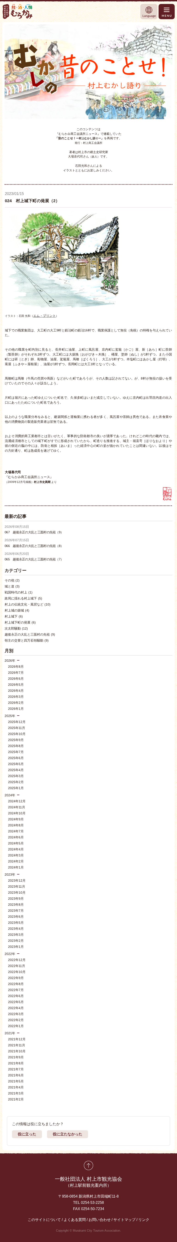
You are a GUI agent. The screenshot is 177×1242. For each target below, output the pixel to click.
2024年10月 (17, 813)
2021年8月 (16, 1063)
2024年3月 (16, 855)
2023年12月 (17, 880)
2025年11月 (16, 728)
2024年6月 (16, 837)
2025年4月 (16, 770)
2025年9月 (16, 740)
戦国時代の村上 (18, 592)
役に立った (27, 1134)
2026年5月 (16, 684)
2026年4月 (16, 690)
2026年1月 (16, 709)
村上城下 (14, 616)
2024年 (10, 795)
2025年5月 (16, 764)
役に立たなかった (67, 1134)
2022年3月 (16, 1014)
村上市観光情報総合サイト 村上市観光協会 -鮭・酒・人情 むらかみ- (17, 11)
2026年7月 (16, 672)
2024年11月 (16, 807)
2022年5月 (16, 1002)
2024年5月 (16, 843)
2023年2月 (16, 940)
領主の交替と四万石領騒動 (27, 640)
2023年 (10, 874)
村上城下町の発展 (20, 622)
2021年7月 (16, 1069)
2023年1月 (16, 946)
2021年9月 (16, 1057)
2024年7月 (16, 831)
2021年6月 (16, 1075)
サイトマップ (124, 1220)
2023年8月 (16, 904)
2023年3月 (16, 934)
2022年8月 (16, 984)
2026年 (10, 660)
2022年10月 (17, 972)
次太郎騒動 (16, 628)
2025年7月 (16, 752)
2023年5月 (16, 922)
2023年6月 (16, 916)
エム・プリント (44, 316)
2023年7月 (16, 910)
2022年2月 (16, 1020)
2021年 (10, 1033)
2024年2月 (16, 861)
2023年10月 (17, 892)
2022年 (10, 954)
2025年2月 (16, 782)
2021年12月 (17, 1039)
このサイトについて (44, 1220)
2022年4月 (16, 1008)
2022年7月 (16, 990)
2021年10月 (17, 1051)
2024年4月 (16, 849)
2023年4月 (16, 928)
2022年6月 (16, 996)
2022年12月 (17, 960)
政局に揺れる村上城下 (23, 598)
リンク (143, 1220)
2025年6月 (16, 758)
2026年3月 (16, 696)
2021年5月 (16, 1081)
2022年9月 (16, 978)
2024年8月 (16, 825)
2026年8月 (16, 666)
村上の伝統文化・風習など (27, 604)
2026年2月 (16, 702)
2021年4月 (16, 1087)
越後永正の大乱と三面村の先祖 (30, 634)
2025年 (10, 716)
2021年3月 (16, 1093)
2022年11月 (16, 966)
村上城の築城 (17, 610)
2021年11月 (16, 1045)
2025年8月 (16, 746)
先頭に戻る (88, 1165)
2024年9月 (16, 819)
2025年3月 (16, 776)
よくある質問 (75, 1220)
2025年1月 (16, 788)
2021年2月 (16, 1099)
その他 (12, 580)
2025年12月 (17, 722)
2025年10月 (17, 734)
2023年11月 (16, 886)
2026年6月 (16, 678)
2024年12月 (17, 801)
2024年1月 (16, 867)
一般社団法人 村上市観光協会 (88, 1181)
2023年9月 (16, 898)
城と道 (12, 586)
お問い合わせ (99, 1220)
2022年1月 (16, 1026)
